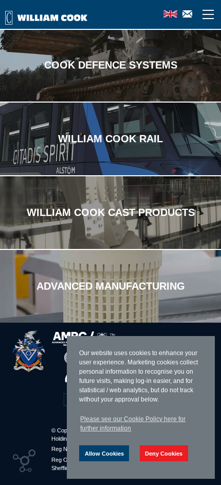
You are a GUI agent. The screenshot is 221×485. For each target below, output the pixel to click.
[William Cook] (28, 351)
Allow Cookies (104, 453)
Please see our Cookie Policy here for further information (133, 423)
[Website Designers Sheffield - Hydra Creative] (24, 460)
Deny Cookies (163, 453)
